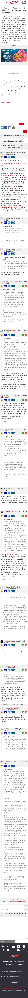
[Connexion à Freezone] (24, 2)
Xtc (12, 729)
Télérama (8, 102)
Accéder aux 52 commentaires (14, 135)
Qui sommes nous (19, 961)
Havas (15, 187)
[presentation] (1, 914)
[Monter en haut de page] (14, 157)
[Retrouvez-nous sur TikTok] (8, 946)
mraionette (15, 666)
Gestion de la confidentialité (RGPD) (11, 971)
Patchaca (14, 331)
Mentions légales (7, 961)
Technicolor (22, 177)
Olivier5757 (15, 708)
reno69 (13, 396)
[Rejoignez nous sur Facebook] (24, 946)
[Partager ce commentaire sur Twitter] (9, 157)
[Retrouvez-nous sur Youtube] (13, 946)
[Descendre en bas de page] (12, 157)
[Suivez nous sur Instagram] (4, 950)
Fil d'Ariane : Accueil (6, 988)
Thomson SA (7, 177)
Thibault (21, 124)
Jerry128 (14, 282)
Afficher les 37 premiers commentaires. (15, 146)
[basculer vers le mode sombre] (6, 2)
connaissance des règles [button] (19, 901)
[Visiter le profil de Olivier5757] (1, 708)
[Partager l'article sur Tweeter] (2, 128)
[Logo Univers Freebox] (14, 2)
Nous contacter (10, 964)
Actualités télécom (18, 988)
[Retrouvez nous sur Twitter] (18, 946)
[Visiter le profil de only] (1, 641)
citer (5, 156)
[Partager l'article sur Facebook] (6, 128)
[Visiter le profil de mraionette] (1, 667)
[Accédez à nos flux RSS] (3, 946)
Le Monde (11, 175)
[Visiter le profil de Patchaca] (1, 331)
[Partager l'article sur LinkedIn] (10, 128)
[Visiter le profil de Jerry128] (1, 282)
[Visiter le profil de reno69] (1, 396)
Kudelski (22, 211)
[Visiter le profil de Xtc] (1, 729)
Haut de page (13, 982)
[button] (1, 914)
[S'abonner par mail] (13, 128)
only (12, 641)
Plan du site (20, 964)
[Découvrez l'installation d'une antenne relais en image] (25, 131)
